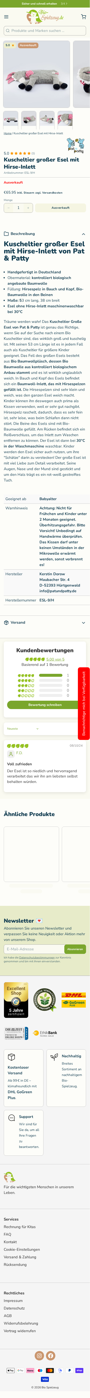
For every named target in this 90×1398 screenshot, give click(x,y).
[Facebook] (50, 1355)
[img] (17, 746)
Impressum (13, 1300)
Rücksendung (15, 1264)
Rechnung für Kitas (20, 1226)
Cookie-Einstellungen (22, 1249)
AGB (8, 1315)
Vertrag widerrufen (20, 1330)
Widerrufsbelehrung (21, 1323)
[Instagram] (39, 1355)
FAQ (7, 1234)
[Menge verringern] (8, 208)
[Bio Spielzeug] (44, 16)
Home (7, 133)
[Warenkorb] (81, 16)
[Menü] (8, 16)
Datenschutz (14, 1308)
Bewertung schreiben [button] (45, 705)
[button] (60, 207)
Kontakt (10, 1241)
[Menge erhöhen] (28, 208)
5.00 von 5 (55, 659)
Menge (8, 200)
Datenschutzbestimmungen (37, 958)
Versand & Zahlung (20, 1257)
